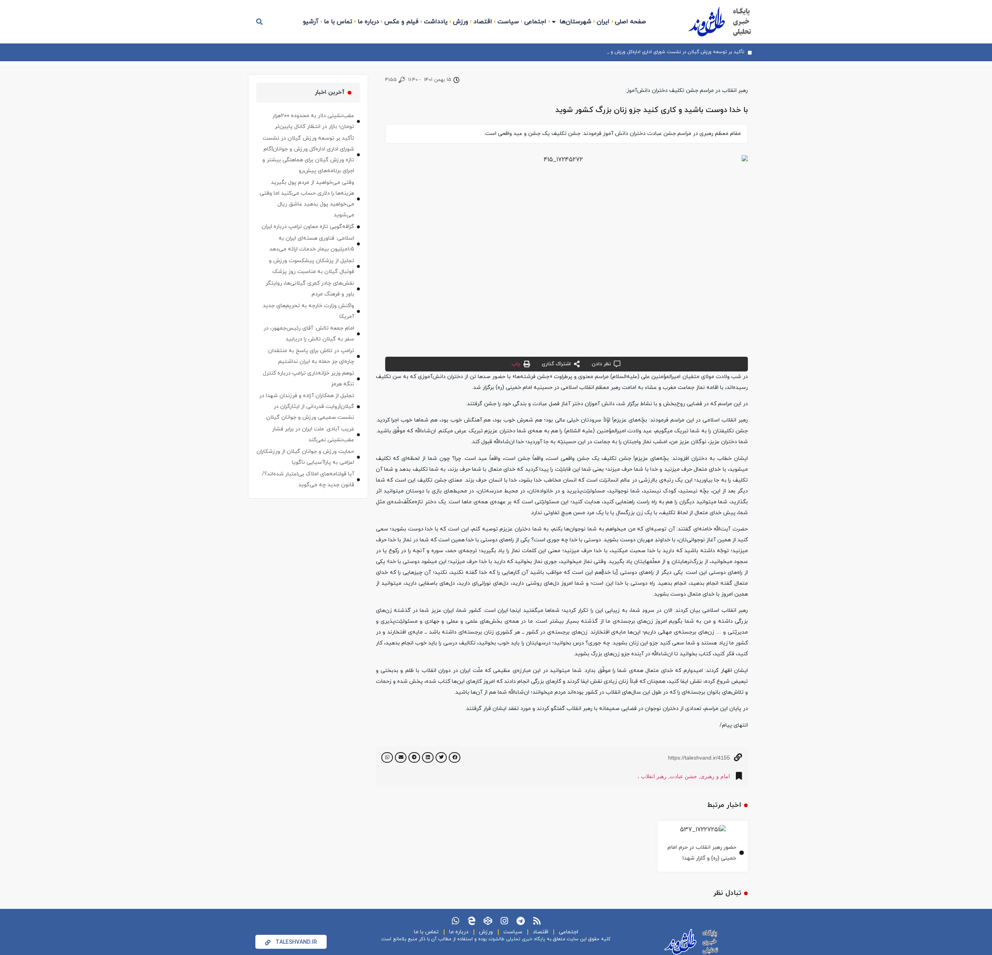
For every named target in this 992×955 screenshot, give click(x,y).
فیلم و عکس (401, 22)
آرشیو (311, 22)
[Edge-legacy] (471, 921)
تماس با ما (338, 22)
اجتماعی (535, 22)
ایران (603, 22)
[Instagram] (504, 921)
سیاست (508, 22)
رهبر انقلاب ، (651, 776)
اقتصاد (483, 22)
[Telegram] (520, 921)
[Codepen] (488, 921)
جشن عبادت (683, 776)
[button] (259, 22)
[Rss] (536, 921)
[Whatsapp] (455, 921)
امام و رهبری (715, 776)
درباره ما (368, 22)
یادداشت (436, 22)
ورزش (460, 22)
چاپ (516, 364)
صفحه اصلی (630, 22)
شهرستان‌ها (575, 22)
